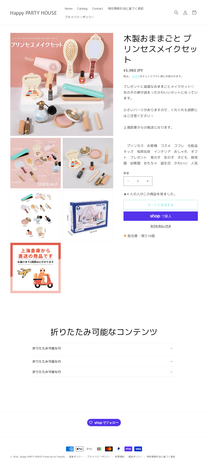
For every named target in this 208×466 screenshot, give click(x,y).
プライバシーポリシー (99, 456)
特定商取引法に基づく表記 (161, 456)
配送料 (136, 76)
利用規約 (120, 456)
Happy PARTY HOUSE (31, 456)
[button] (176, 12)
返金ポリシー (76, 456)
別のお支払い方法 (161, 226)
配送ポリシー (136, 456)
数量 (126, 173)
